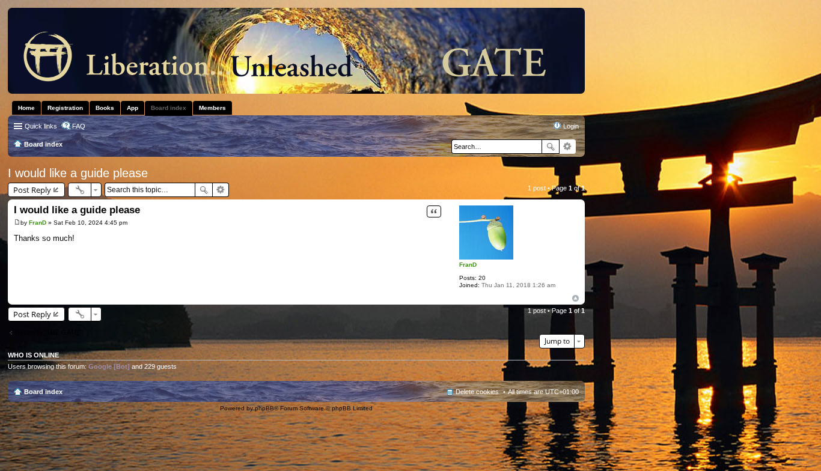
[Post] (17, 222)
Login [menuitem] (571, 126)
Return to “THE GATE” (48, 332)
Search (551, 146)
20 (482, 278)
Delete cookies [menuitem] (477, 391)
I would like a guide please (78, 173)
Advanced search (568, 146)
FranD (468, 264)
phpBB (264, 408)
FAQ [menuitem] (78, 126)
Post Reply (32, 189)
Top (575, 298)
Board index (43, 391)
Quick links (41, 126)
